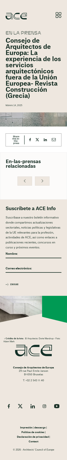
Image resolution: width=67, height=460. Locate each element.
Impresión (26, 427)
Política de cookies (32, 432)
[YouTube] (56, 406)
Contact (33, 441)
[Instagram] (44, 406)
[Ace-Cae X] (20, 406)
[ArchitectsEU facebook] (9, 406)
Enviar (14, 285)
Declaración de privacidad (33, 437)
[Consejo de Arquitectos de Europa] (33, 350)
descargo (40, 427)
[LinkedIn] (33, 406)
